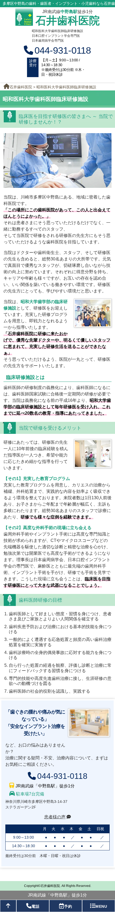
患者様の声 (55, 817)
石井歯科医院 (68, 20)
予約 (68, 906)
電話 (35, 906)
